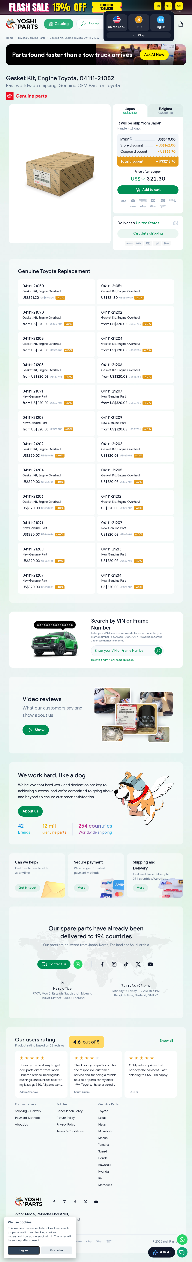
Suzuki (102, 1151)
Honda (102, 1158)
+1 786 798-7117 (138, 986)
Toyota (103, 1111)
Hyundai (103, 1172)
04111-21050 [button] (33, 286)
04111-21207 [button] (111, 391)
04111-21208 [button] (33, 417)
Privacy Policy (66, 1124)
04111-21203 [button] (33, 338)
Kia (100, 1178)
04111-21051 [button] (111, 286)
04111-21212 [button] (111, 496)
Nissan (102, 1124)
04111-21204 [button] (111, 338)
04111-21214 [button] (111, 575)
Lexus (102, 1118)
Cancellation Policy (69, 1111)
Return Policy (66, 1118)
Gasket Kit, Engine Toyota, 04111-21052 (75, 37)
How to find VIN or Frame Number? (112, 659)
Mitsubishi (105, 1131)
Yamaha (103, 1145)
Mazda (103, 1138)
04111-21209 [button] (111, 417)
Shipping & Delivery (28, 1111)
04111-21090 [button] (33, 312)
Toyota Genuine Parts (31, 37)
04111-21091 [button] (32, 391)
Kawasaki (104, 1165)
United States (147, 223)
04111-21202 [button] (111, 312)
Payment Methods (27, 1118)
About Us (21, 1124)
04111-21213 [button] (111, 549)
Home (10, 37)
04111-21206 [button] (111, 365)
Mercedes (105, 1185)
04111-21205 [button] (33, 365)
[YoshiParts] (28, 1202)
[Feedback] (182, 1252)
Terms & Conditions (70, 1131)
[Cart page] (181, 24)
